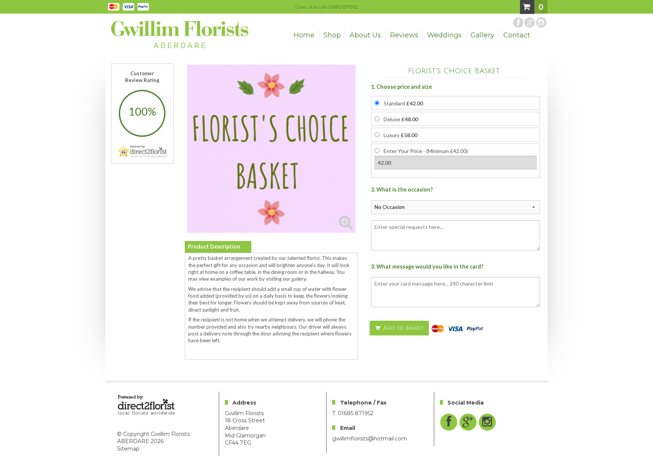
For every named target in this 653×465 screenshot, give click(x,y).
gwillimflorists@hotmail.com (369, 438)
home (304, 35)
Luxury (400, 135)
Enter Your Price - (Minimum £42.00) (426, 151)
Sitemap (128, 448)
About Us (365, 35)
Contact (516, 35)
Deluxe (401, 119)
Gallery (482, 35)
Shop (332, 35)
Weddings (444, 35)
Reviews (404, 35)
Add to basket (402, 328)
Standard (403, 103)
